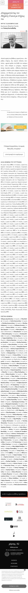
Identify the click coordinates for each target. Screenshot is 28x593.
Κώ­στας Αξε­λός (13, 327)
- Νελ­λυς (13, 429)
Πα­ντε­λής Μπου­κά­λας (14, 423)
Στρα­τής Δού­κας (8, 363)
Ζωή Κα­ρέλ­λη (7, 386)
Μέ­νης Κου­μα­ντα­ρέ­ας (17, 393)
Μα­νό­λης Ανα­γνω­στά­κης (11, 323)
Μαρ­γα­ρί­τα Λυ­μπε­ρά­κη (15, 404)
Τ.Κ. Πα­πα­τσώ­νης (19, 442)
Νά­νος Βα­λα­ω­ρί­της (10, 333)
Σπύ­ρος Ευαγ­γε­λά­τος (18, 370)
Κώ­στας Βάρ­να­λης (15, 340)
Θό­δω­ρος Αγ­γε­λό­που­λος (10, 319)
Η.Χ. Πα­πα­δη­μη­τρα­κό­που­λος (16, 435)
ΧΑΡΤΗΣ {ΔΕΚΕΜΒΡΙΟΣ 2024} (9, 23)
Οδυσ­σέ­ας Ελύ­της (8, 367)
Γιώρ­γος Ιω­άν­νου (8, 378)
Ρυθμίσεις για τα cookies (14, 590)
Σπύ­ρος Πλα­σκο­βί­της (14, 448)
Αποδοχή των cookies (14, 586)
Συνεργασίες (14, 566)
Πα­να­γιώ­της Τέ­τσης (12, 465)
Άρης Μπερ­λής (20, 418)
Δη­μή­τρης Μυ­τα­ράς (9, 427)
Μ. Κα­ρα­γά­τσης (18, 384)
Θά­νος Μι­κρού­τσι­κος (13, 416)
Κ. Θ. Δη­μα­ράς (9, 357)
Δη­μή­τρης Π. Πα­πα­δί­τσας (11, 438)
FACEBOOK (14, 560)
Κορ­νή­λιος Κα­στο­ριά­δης (15, 389)
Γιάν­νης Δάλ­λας (20, 355)
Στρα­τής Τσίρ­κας (13, 469)
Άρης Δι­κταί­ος (19, 361)
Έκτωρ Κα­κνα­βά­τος (17, 380)
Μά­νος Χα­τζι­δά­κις (16, 478)
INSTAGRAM (14, 563)
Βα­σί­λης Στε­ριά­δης (14, 461)
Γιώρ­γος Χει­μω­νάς (9, 480)
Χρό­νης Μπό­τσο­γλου (11, 420)
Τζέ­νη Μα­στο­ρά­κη (14, 412)
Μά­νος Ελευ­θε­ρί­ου (17, 365)
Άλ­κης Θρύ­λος (18, 376)
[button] (24, 569)
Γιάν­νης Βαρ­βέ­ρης (19, 336)
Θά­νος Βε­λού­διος (15, 344)
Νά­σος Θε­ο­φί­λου (13, 374)
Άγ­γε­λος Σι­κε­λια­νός (12, 457)
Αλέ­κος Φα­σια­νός (19, 471)
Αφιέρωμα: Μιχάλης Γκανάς (10, 26)
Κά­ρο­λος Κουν (8, 395)
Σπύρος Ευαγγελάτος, (14, 146)
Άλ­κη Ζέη (7, 372)
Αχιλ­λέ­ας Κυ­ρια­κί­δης (14, 399)
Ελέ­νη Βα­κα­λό (20, 331)
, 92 (14, 543)
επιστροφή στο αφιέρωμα (14, 154)
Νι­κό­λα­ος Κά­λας (8, 382)
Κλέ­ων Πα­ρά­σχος (9, 444)
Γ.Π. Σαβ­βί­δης (13, 452)
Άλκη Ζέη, (13, 148)
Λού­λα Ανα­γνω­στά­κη (18, 321)
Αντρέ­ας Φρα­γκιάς (10, 474)
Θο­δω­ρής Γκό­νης (15, 353)
